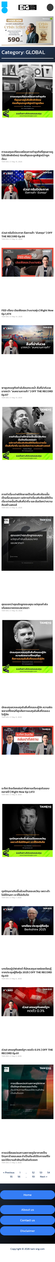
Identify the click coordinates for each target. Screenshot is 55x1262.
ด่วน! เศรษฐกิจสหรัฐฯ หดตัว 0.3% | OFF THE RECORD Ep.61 (27, 1051)
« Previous (8, 1172)
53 (41, 1172)
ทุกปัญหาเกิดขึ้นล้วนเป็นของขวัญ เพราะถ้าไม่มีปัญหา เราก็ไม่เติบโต (26, 893)
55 (11, 1176)
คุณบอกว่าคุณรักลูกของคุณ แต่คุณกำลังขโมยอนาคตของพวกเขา (25, 606)
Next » (43, 1176)
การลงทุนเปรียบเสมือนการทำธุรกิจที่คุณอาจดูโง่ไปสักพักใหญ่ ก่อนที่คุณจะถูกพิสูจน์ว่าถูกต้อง (27, 155)
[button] (5, 10)
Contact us (27, 1220)
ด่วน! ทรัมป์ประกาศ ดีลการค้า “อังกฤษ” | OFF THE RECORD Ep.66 (27, 234)
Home (28, 1195)
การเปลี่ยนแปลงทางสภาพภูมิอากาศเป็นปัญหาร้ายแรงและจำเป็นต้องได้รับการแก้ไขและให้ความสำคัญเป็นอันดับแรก (26, 1156)
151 (33, 1176)
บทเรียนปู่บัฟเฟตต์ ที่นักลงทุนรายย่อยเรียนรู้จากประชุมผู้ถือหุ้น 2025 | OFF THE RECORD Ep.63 (27, 972)
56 (19, 1176)
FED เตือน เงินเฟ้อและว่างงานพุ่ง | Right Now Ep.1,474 (27, 312)
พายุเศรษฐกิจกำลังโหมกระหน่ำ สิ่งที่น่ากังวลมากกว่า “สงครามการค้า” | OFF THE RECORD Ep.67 (27, 391)
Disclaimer (27, 1231)
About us (27, 1209)
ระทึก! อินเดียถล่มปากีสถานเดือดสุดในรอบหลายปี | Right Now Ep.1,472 (26, 790)
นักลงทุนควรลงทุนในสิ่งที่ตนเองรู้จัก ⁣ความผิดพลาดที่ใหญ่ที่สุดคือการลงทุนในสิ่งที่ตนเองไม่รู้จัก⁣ (27, 710)
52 (33, 1172)
